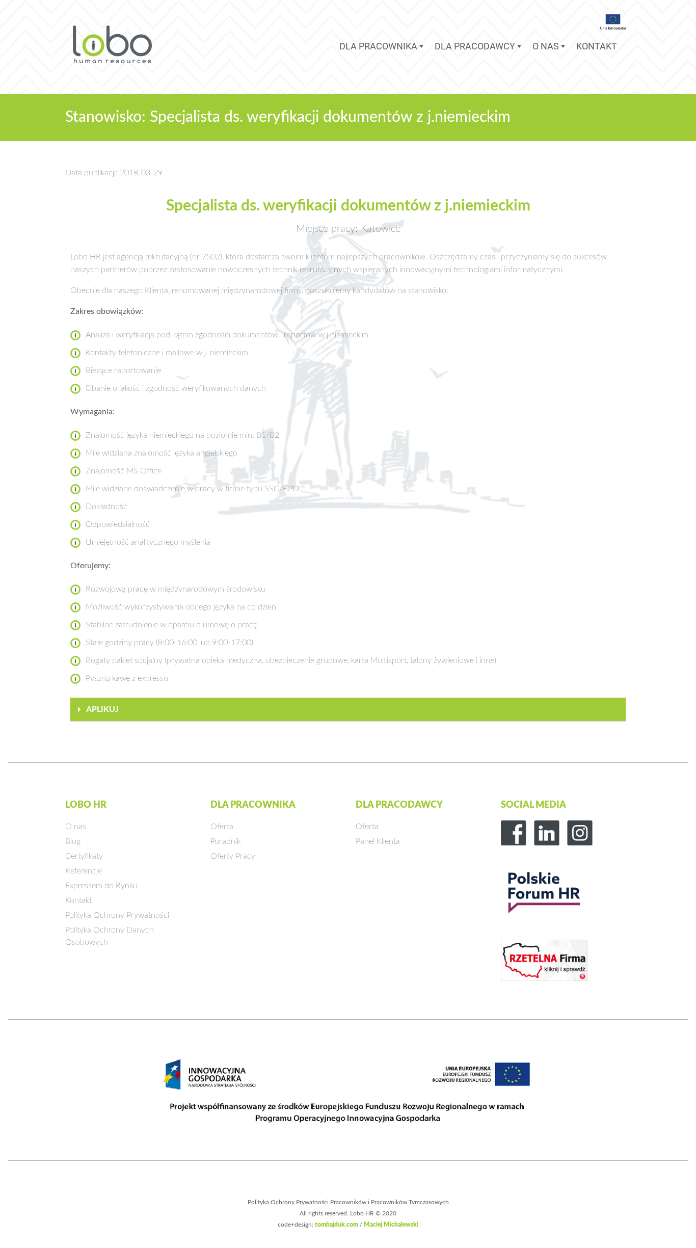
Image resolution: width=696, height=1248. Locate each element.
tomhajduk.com (336, 1225)
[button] (348, 710)
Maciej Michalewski (391, 1225)
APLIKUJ (102, 709)
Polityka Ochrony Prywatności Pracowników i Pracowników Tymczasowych (348, 1202)
